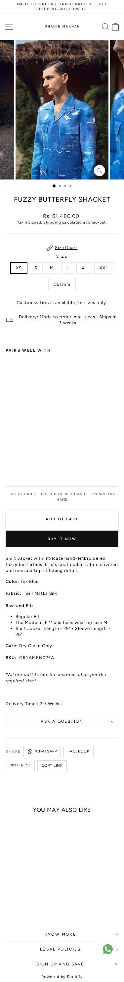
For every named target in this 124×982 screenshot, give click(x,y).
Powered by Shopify (62, 976)
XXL (104, 267)
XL (84, 267)
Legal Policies (60, 949)
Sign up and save (60, 964)
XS (19, 267)
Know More (60, 934)
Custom (62, 284)
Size (62, 256)
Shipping (52, 222)
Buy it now (62, 539)
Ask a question (62, 721)
